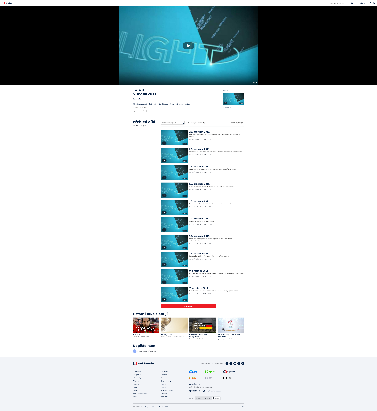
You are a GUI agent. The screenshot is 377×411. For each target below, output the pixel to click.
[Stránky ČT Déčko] (192, 378)
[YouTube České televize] (234, 363)
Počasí (135, 387)
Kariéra (163, 387)
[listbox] (208, 398)
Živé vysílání (137, 375)
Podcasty (136, 384)
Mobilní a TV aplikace (140, 394)
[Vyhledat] (182, 122)
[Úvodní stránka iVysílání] (9, 3)
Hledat (352, 3)
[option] (199, 398)
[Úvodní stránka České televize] (144, 363)
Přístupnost (168, 407)
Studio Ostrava (166, 381)
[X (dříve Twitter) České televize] (238, 363)
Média (143, 111)
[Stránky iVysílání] (229, 372)
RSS (243, 407)
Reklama (164, 375)
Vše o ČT (135, 397)
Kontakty (164, 397)
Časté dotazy (165, 394)
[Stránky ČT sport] (210, 372)
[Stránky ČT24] (193, 372)
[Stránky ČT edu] (227, 378)
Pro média (164, 372)
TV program (137, 372)
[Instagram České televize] (227, 363)
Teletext (136, 381)
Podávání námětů (167, 390)
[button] (188, 45)
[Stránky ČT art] (208, 378)
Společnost (137, 111)
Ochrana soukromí (157, 407)
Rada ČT (164, 384)
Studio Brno (165, 378)
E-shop (135, 390)
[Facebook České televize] (230, 363)
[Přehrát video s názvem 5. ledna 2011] (188, 45)
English (147, 407)
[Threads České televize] (242, 363)
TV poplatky (137, 378)
